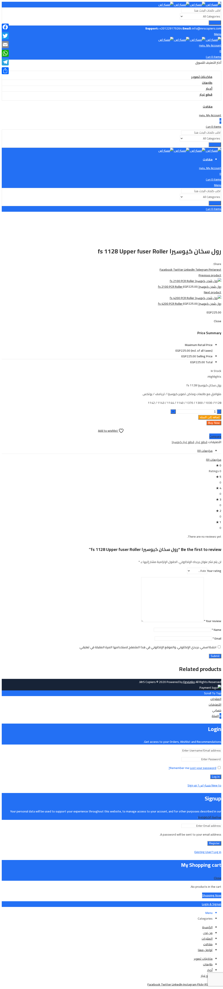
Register (214, 843)
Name (216, 630)
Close (217, 878)
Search (214, 22)
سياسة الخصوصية (209, 817)
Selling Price (205, 356)
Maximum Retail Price (199, 347)
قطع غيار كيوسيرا (183, 442)
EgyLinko (189, 682)
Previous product (210, 275)
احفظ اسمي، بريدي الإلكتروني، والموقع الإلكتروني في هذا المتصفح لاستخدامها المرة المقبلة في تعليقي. (147, 647)
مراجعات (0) (205, 451)
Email (217, 638)
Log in (216, 776)
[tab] (107, 451)
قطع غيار (201, 442)
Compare (215, 436)
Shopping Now (211, 895)
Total (209, 362)
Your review (212, 621)
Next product (212, 292)
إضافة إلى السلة (210, 417)
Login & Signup (211, 904)
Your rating (214, 571)
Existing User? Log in (207, 852)
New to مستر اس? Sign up (204, 785)
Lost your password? (192, 768)
